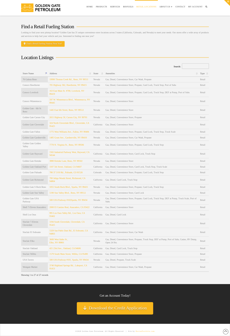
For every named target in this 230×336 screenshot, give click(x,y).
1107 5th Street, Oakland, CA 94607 (65, 167)
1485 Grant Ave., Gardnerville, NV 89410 (68, 137)
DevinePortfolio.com (145, 331)
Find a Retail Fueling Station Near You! (44, 44)
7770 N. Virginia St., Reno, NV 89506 (66, 145)
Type (202, 73)
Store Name (28, 73)
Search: (177, 66)
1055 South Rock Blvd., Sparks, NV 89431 (68, 187)
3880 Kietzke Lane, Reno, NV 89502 (65, 161)
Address (53, 73)
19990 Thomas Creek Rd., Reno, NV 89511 (68, 79)
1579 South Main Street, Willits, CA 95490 (68, 254)
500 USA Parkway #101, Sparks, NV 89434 (69, 260)
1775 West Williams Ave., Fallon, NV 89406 (69, 132)
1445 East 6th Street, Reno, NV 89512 (66, 110)
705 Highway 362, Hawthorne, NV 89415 (68, 85)
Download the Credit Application (118, 308)
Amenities (110, 73)
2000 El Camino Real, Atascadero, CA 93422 (69, 207)
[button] (227, 3)
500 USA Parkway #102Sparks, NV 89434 (68, 200)
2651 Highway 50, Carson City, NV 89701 (68, 117)
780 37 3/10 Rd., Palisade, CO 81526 (66, 172)
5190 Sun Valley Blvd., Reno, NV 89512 (67, 193)
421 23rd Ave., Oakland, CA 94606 (65, 248)
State (95, 73)
